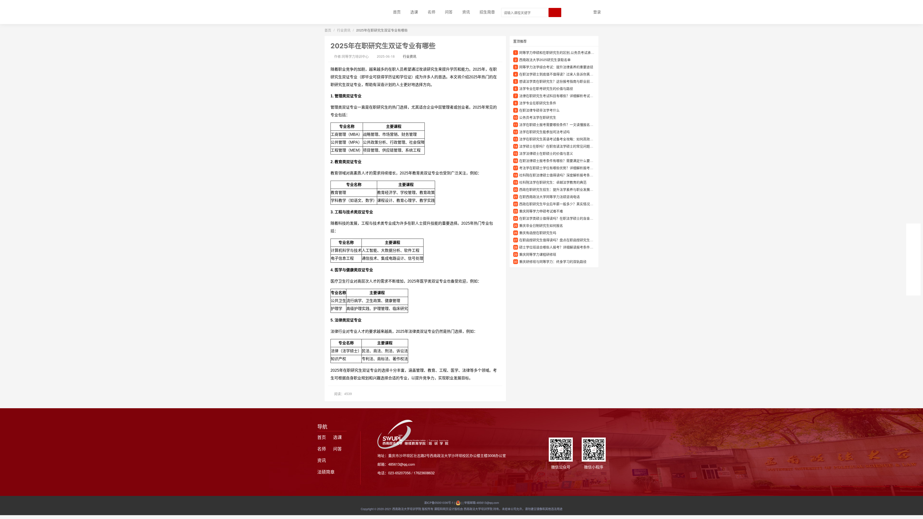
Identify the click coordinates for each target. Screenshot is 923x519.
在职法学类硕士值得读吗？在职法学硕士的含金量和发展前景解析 (568, 218)
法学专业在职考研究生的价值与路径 (546, 88)
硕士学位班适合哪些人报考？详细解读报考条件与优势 (559, 247)
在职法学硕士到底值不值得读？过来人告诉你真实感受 (559, 74)
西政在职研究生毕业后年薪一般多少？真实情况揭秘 (558, 203)
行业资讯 (343, 30)
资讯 (466, 12)
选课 (414, 12)
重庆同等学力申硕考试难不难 (541, 211)
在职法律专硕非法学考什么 (539, 110)
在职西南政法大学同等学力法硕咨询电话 (549, 196)
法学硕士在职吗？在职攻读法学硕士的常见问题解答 (558, 146)
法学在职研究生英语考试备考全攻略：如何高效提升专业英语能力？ (569, 138)
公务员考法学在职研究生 (537, 117)
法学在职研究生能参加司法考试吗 (544, 131)
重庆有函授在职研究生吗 (537, 232)
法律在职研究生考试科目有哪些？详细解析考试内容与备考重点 (566, 95)
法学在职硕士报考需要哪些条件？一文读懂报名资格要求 (561, 124)
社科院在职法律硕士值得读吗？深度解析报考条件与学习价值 (564, 175)
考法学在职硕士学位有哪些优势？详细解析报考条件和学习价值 (566, 167)
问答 (449, 12)
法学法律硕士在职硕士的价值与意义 (546, 153)
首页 (397, 12)
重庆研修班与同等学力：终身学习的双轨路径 (552, 261)
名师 (431, 12)
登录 (597, 12)
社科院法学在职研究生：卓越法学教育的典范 (552, 182)
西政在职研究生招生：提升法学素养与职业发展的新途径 (561, 189)
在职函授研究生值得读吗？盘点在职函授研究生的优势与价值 (564, 239)
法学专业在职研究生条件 (537, 102)
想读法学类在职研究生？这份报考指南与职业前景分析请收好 (564, 81)
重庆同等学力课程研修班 (537, 254)
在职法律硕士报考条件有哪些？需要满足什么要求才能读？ (563, 160)
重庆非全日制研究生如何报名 (541, 225)
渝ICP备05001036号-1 (439, 502)
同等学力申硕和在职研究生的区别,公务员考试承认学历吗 (561, 52)
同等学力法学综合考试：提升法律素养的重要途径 (556, 66)
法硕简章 (326, 472)
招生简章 (487, 12)
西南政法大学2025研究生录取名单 (545, 59)
